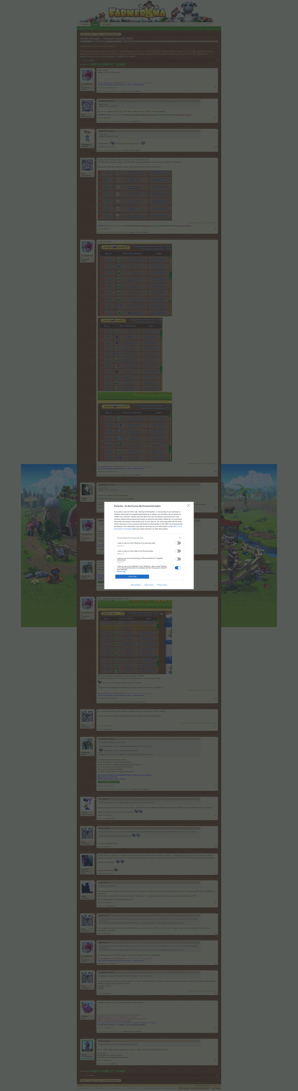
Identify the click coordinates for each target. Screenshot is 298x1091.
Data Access (149, 585)
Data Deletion (136, 585)
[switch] (178, 543)
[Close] (189, 506)
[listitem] (149, 538)
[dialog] (149, 545)
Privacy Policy (162, 585)
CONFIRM (132, 577)
